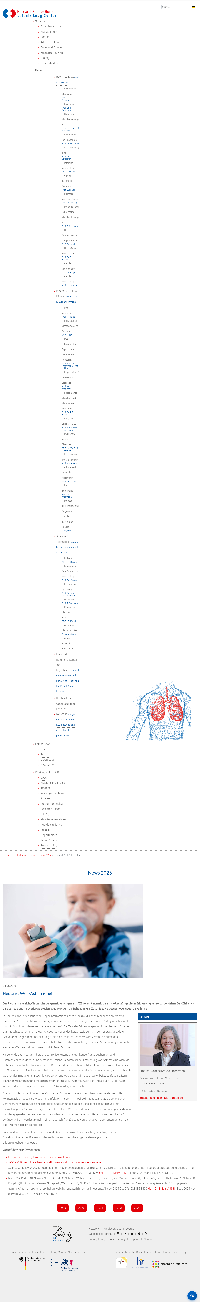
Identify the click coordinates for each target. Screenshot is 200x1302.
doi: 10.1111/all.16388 (162, 1188)
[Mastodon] (139, 1233)
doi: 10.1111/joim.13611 (114, 1172)
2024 (100, 1207)
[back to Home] (29, 13)
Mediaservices (112, 1228)
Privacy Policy (97, 1239)
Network (94, 1228)
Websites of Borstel (100, 1233)
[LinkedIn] (125, 1233)
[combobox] (175, 7)
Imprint (134, 1239)
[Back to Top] (179, 1295)
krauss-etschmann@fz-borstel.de (161, 1097)
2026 (63, 1207)
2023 (118, 1207)
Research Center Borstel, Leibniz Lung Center (39, 1252)
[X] (146, 1233)
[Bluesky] (132, 1233)
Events (130, 1228)
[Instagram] (118, 1233)
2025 (81, 1207)
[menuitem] (41, 21)
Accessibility (118, 1239)
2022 (137, 1207)
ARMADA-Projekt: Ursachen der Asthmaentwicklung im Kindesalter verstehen (55, 1162)
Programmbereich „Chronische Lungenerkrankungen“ (41, 1157)
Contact (149, 1239)
